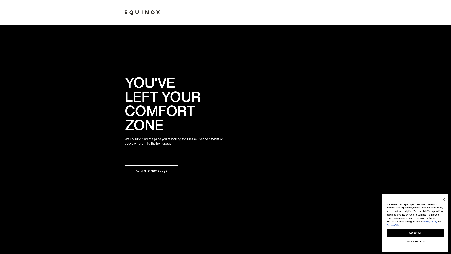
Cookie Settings (415, 242)
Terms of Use (393, 226)
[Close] (444, 199)
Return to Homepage (151, 171)
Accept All (415, 233)
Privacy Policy (429, 222)
